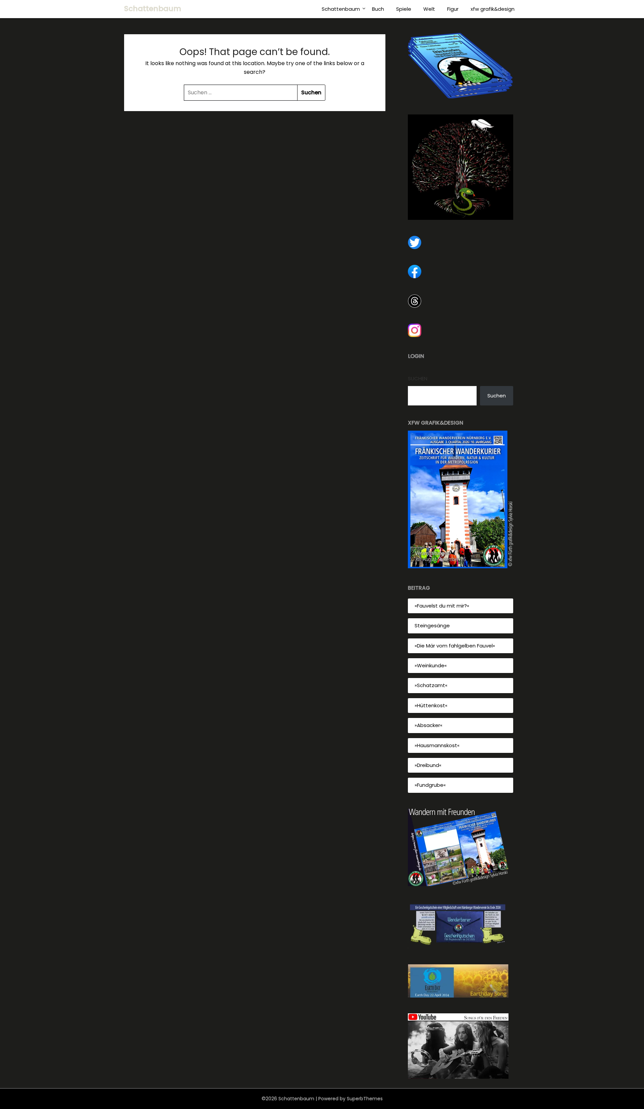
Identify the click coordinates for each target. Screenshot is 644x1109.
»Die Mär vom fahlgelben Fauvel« (455, 645)
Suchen (417, 378)
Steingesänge (432, 625)
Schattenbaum (152, 8)
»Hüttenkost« (431, 705)
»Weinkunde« (431, 665)
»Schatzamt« (431, 685)
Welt (429, 8)
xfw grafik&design (493, 8)
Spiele (403, 8)
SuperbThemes (365, 1098)
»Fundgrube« (430, 784)
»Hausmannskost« (437, 745)
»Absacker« (428, 725)
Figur (453, 8)
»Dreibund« (428, 765)
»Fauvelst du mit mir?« (442, 605)
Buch (378, 8)
